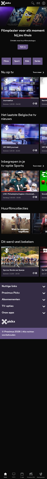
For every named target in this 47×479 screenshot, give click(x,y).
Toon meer (37, 72)
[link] (20, 92)
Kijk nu (23, 47)
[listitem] (15, 223)
